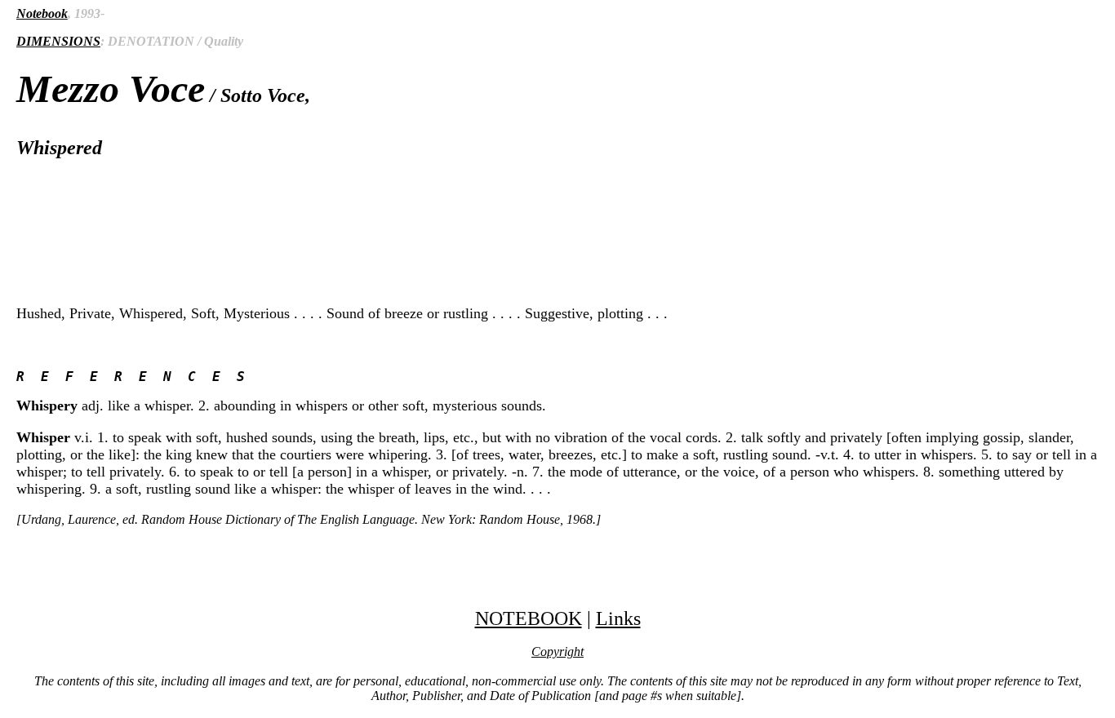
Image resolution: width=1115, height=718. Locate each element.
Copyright (557, 651)
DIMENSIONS (58, 41)
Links (618, 618)
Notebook (42, 13)
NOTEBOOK (528, 618)
